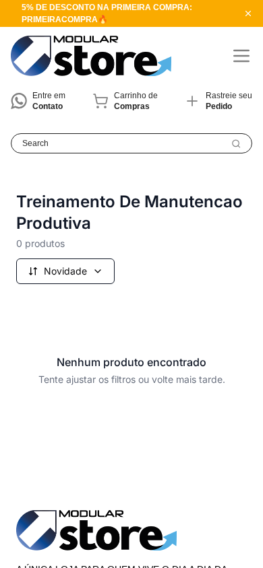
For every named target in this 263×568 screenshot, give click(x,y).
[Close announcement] (248, 13)
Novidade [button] (65, 271)
